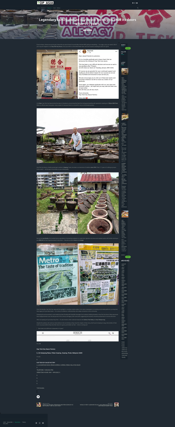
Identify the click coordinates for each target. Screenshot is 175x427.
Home (38, 8)
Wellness (58, 8)
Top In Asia (84, 27)
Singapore (43, 8)
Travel (54, 8)
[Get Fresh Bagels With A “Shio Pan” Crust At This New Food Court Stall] (125, 214)
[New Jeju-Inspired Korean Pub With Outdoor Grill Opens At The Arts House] (125, 71)
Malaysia (49, 8)
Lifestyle (124, 347)
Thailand (124, 355)
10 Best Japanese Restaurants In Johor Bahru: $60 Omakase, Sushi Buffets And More (124, 132)
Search (128, 48)
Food (85, 30)
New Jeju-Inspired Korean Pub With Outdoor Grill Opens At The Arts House (124, 85)
